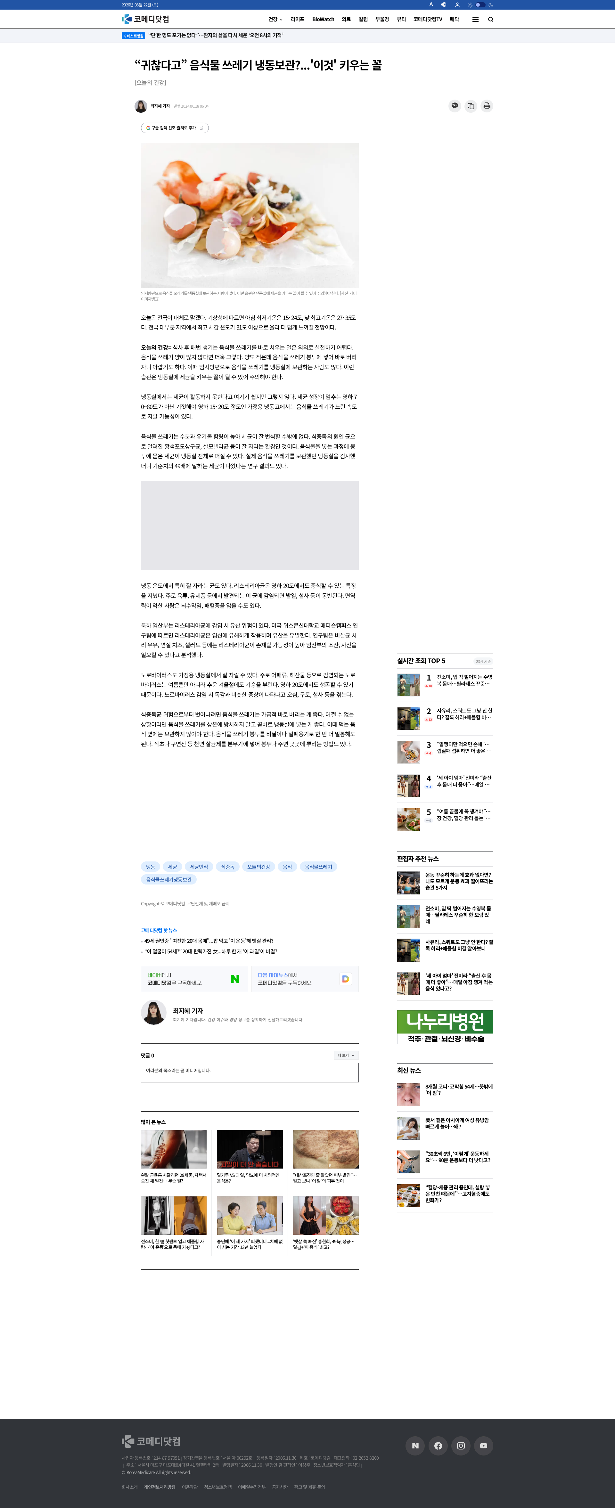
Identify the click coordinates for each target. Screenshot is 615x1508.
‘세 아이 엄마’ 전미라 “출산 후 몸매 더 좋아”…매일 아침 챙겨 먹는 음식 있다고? (464, 781)
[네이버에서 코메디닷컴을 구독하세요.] (194, 979)
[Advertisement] (250, 804)
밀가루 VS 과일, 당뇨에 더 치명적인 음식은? (248, 1178)
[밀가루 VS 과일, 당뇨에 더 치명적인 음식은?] (250, 1149)
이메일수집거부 (252, 1487)
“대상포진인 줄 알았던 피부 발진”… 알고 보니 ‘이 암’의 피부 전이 (325, 1178)
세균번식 (199, 866)
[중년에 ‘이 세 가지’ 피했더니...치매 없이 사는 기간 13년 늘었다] (250, 1215)
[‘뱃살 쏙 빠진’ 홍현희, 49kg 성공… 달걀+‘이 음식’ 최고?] (326, 1215)
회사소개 (129, 1487)
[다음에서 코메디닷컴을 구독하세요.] (305, 979)
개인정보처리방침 (159, 1487)
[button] (433, 5)
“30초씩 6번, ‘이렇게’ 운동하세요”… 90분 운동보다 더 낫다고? (457, 1157)
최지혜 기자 (188, 1010)
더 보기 (343, 1055)
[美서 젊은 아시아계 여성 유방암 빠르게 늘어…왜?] (408, 1128)
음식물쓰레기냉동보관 (169, 879)
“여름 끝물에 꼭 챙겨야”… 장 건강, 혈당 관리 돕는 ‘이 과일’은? (463, 815)
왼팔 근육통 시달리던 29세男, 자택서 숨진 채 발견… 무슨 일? (173, 1178)
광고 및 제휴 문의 (309, 1487)
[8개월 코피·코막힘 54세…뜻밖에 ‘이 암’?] (408, 1094)
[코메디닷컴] (438, 1446)
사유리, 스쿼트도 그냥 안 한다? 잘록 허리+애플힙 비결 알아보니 (464, 714)
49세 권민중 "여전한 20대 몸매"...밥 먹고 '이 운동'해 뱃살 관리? (208, 940)
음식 (287, 866)
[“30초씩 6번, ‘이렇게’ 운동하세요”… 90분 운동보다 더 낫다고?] (408, 1161)
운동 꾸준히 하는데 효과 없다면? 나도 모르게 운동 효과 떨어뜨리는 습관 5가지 (459, 881)
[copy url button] (471, 106)
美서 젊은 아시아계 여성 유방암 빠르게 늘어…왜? (457, 1123)
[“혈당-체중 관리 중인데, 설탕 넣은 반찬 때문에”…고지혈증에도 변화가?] (408, 1195)
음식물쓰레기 (318, 866)
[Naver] (415, 1446)
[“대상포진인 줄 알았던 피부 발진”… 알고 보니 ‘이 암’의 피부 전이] (326, 1149)
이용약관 (190, 1487)
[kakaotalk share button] (454, 106)
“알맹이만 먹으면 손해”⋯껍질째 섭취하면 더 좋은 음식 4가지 (464, 748)
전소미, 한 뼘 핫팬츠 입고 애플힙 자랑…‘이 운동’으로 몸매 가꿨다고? (172, 1244)
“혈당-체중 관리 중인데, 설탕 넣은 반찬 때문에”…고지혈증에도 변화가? (457, 1193)
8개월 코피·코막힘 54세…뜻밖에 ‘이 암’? (459, 1089)
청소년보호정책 (218, 1487)
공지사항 (280, 1487)
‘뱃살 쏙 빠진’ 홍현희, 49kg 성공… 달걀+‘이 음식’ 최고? (324, 1244)
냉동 (150, 866)
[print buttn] (486, 106)
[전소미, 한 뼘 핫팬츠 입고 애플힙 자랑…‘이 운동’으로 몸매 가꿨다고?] (174, 1215)
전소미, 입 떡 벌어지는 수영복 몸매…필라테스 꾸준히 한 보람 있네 (464, 680)
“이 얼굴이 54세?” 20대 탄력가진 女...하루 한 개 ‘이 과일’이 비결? (210, 951)
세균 (172, 866)
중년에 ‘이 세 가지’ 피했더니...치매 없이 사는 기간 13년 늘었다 (250, 1244)
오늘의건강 (258, 866)
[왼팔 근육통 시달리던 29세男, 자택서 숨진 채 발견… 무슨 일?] (174, 1149)
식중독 (228, 866)
